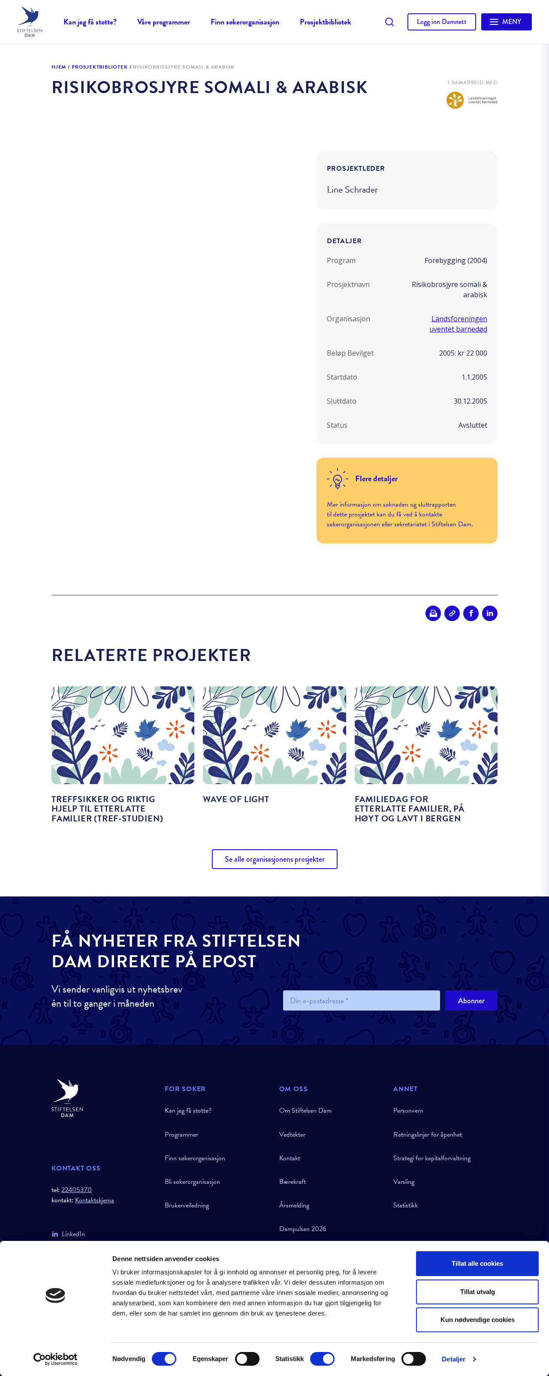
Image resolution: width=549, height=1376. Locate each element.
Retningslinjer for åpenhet (427, 1134)
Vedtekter (292, 1134)
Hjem (58, 67)
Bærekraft (292, 1182)
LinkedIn (73, 1234)
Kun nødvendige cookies (477, 1319)
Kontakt (289, 1158)
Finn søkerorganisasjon (245, 21)
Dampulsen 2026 (302, 1229)
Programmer (181, 1134)
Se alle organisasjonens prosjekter (275, 859)
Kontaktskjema (94, 1200)
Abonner (471, 1000)
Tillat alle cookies (477, 1263)
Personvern (408, 1110)
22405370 (76, 1190)
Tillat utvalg (477, 1291)
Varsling (403, 1182)
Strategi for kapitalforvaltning (432, 1158)
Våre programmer (163, 21)
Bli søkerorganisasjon (192, 1182)
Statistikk (405, 1205)
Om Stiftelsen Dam (305, 1110)
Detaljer (453, 1359)
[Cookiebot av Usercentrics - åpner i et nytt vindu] (55, 1359)
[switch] (247, 1359)
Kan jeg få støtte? (90, 21)
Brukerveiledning (187, 1205)
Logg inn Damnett (442, 22)
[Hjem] (102, 1098)
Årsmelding (294, 1205)
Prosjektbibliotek (325, 21)
